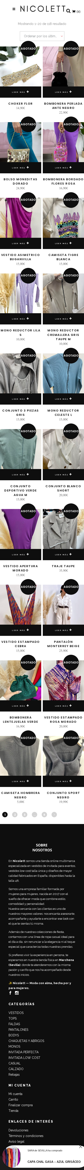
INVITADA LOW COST (24, 1058)
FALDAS (14, 1024)
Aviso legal (16, 1141)
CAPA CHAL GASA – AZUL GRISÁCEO (54, 1161)
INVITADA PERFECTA (24, 1052)
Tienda (13, 1111)
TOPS (13, 1018)
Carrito (13, 1099)
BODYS (14, 1035)
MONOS (14, 1046)
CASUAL (15, 1063)
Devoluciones (18, 1130)
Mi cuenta (15, 1094)
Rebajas (14, 1074)
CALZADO (16, 1069)
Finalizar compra (21, 1105)
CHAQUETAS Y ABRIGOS (26, 1041)
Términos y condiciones (26, 1136)
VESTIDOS (16, 1013)
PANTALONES (18, 1029)
